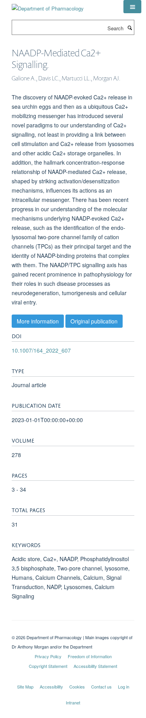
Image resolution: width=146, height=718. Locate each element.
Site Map (25, 686)
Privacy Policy (48, 656)
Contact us (101, 686)
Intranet (73, 702)
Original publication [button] (94, 321)
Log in (123, 686)
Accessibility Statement (95, 666)
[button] (132, 6)
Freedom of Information (90, 656)
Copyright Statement (48, 666)
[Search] (129, 27)
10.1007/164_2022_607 (41, 350)
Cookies (77, 686)
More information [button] (38, 321)
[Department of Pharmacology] (48, 5)
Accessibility (51, 686)
